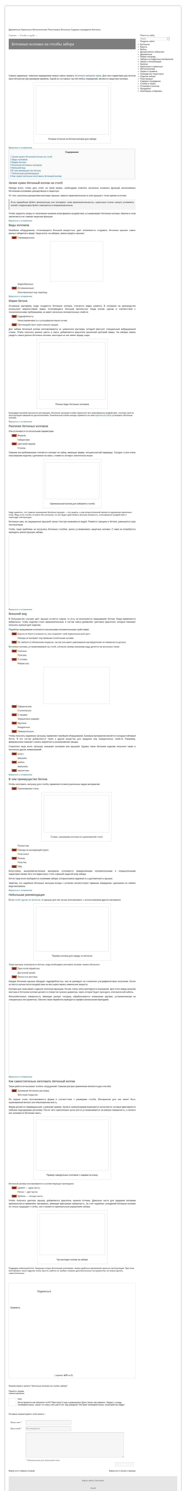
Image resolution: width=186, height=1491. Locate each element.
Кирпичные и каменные (151, 66)
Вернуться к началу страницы (122, 1471)
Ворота (143, 47)
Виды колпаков (18, 159)
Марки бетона (18, 162)
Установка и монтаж (149, 86)
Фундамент (145, 88)
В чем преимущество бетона (25, 170)
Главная (13, 35)
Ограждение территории (152, 74)
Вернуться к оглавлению (20, 147)
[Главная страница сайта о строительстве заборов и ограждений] (30, 27)
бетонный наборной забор (88, 75)
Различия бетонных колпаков (26, 165)
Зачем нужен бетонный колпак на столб (31, 157)
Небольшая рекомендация (24, 173)
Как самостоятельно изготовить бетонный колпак (36, 176)
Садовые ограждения (81, 29)
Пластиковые (54, 29)
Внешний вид (17, 168)
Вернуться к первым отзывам (22, 1471)
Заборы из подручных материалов (156, 59)
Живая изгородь (148, 56)
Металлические (39, 29)
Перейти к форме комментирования (16, 1392)
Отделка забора (147, 76)
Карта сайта (88, 1480)
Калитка (144, 64)
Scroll (93, 1488)
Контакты (96, 29)
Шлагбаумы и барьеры (151, 91)
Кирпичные (26, 29)
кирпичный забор (103, 415)
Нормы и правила (148, 71)
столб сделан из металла (27, 900)
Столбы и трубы (27, 35)
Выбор (143, 49)
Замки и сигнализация (150, 61)
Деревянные (15, 29)
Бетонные (65, 29)
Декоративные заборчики (152, 52)
